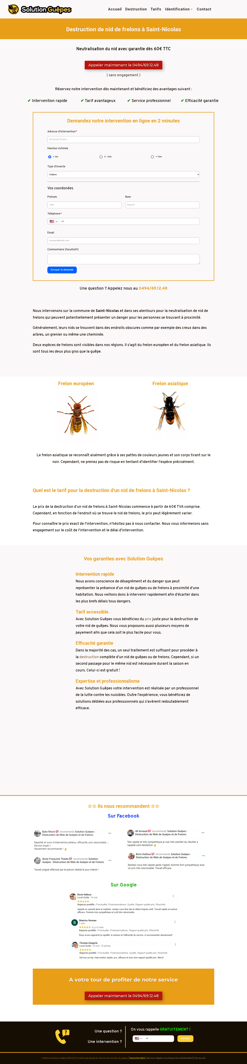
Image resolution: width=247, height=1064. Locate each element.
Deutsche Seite (137, 1058)
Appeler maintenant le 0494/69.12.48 (123, 65)
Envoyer (185, 1038)
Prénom (52, 197)
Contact (204, 9)
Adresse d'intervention (62, 132)
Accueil (115, 9)
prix (148, 619)
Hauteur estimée (57, 148)
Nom (128, 197)
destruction (89, 657)
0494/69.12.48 (153, 288)
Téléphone (54, 214)
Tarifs (156, 9)
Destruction (136, 9)
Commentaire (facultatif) (63, 249)
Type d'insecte (56, 166)
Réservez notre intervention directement (123, 765)
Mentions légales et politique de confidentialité (169, 1058)
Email (50, 233)
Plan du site (199, 1058)
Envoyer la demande (62, 269)
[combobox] (54, 221)
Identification (177, 9)
